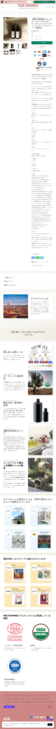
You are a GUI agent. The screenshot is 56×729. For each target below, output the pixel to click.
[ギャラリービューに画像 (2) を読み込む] (12, 46)
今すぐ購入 (42, 46)
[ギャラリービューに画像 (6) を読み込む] (12, 52)
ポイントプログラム (44, 695)
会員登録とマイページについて (31, 695)
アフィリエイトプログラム (41, 702)
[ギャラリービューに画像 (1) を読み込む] (6, 46)
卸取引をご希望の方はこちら (27, 702)
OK (50, 724)
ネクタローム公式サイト (31, 698)
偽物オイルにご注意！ (20, 698)
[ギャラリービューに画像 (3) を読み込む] (18, 46)
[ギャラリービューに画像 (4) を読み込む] (24, 46)
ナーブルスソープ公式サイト (44, 698)
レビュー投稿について (9, 698)
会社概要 (50, 702)
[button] (2, 6)
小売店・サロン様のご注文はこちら (12, 702)
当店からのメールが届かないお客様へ (14, 695)
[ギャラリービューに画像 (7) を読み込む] (18, 52)
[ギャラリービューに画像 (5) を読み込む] (6, 52)
